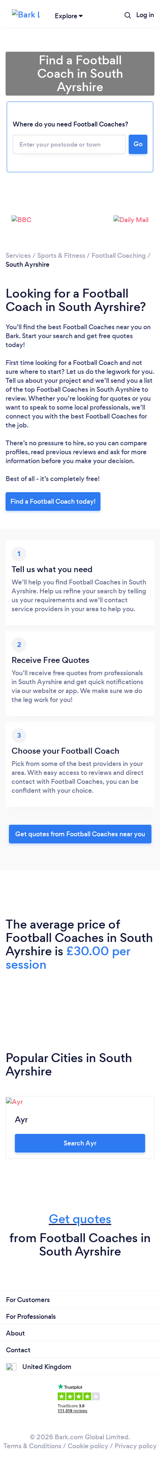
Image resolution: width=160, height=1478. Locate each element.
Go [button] (138, 144)
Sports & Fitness (61, 255)
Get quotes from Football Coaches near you (80, 834)
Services (18, 255)
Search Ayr (80, 1143)
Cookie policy (88, 1446)
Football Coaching (119, 255)
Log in (145, 14)
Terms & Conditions (32, 1446)
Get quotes (80, 1219)
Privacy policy (136, 1446)
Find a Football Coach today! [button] (53, 501)
